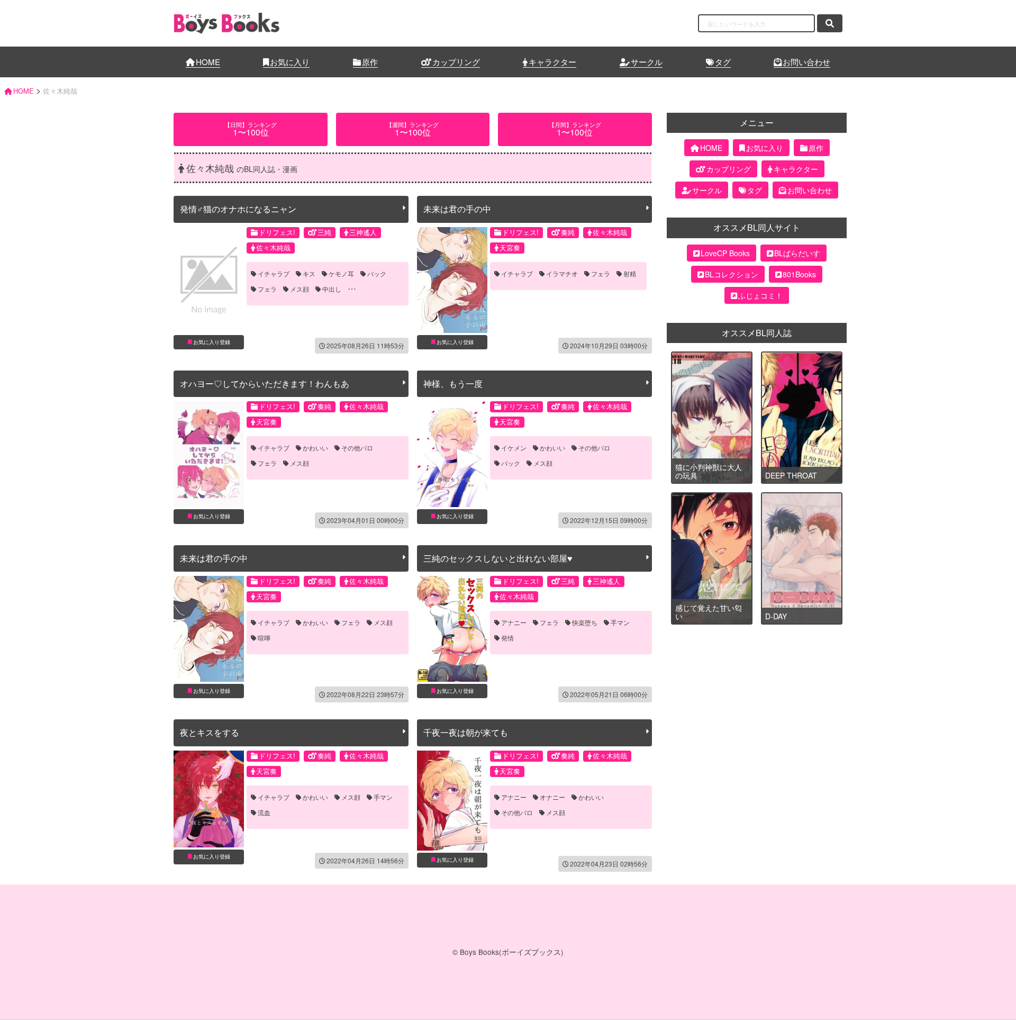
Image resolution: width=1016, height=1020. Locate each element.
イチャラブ (273, 273)
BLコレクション (731, 274)
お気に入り (290, 61)
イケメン (514, 448)
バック (376, 273)
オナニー (552, 797)
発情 (507, 638)
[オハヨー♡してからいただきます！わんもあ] (209, 454)
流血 (264, 812)
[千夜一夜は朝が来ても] (452, 801)
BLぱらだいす (797, 253)
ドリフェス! (277, 232)
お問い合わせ (806, 61)
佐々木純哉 (273, 247)
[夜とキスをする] (209, 799)
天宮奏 (510, 247)
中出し (331, 289)
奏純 (568, 232)
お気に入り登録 (211, 342)
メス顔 (299, 289)
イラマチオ (562, 273)
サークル (647, 61)
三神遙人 (363, 232)
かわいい (315, 448)
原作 (370, 61)
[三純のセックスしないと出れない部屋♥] (452, 629)
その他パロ (357, 448)
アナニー (514, 622)
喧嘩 (264, 638)
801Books (799, 274)
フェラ (267, 289)
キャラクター (552, 61)
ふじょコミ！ (760, 295)
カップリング (456, 61)
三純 (324, 232)
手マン (620, 622)
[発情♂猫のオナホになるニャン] (209, 280)
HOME (208, 61)
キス (309, 273)
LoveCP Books (725, 253)
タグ (723, 61)
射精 (629, 273)
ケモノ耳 (341, 273)
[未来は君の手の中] (452, 280)
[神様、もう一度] (452, 454)
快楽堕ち (584, 622)
